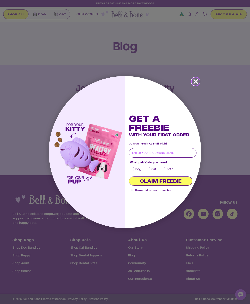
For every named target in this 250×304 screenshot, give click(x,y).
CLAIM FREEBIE (161, 181)
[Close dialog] (195, 81)
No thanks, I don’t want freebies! (151, 190)
